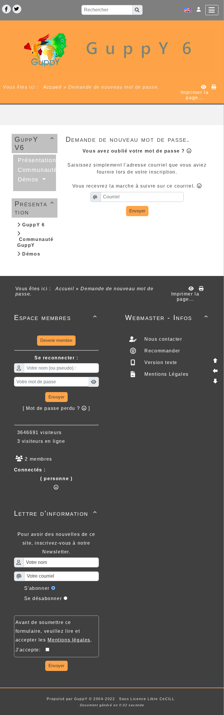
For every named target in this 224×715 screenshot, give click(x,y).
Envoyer (137, 210)
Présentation (34, 208)
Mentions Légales (166, 374)
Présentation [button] (38, 160)
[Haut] (215, 360)
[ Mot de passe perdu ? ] (56, 408)
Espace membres (55, 317)
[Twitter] (17, 9)
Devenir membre (56, 340)
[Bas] (215, 381)
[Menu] (211, 10)
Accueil (52, 87)
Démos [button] (29, 179)
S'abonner (37, 588)
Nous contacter (162, 339)
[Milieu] (215, 371)
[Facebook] (6, 9)
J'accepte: (30, 649)
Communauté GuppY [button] (50, 170)
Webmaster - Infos (167, 317)
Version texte (160, 362)
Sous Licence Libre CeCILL (147, 699)
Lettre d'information (55, 513)
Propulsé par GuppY (68, 699)
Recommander (161, 350)
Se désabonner (43, 598)
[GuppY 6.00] (112, 50)
